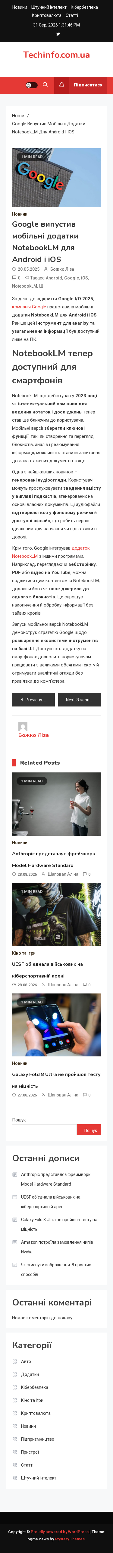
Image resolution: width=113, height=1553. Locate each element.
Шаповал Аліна (63, 874)
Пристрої (30, 1452)
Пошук (19, 1120)
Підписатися (88, 85)
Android (54, 278)
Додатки (30, 1374)
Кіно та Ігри (24, 953)
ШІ (42, 286)
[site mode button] (32, 85)
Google (71, 278)
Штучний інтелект (49, 7)
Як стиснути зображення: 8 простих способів (56, 1269)
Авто (26, 1361)
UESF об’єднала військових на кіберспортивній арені (50, 1202)
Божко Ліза (62, 269)
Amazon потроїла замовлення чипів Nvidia (57, 1247)
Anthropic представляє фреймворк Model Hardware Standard (55, 1179)
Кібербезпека (84, 7)
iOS (84, 278)
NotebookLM (24, 286)
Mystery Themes (70, 1539)
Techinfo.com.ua (56, 55)
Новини (19, 7)
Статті (72, 15)
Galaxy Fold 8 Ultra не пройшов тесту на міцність (59, 1224)
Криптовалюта (46, 15)
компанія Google (29, 307)
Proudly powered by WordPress (60, 1532)
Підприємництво (37, 1439)
